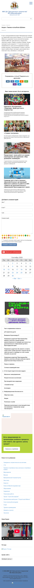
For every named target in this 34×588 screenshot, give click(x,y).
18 (21, 270)
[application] (17, 531)
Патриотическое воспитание (12, 378)
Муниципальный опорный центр (12, 477)
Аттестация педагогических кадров (15, 371)
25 (21, 273)
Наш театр (6, 480)
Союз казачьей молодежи (11, 502)
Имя (3, 202)
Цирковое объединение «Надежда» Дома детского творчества (14, 108)
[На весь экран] (30, 538)
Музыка (6, 475)
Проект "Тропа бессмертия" (11, 496)
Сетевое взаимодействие (11, 367)
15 (8, 270)
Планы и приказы (9, 364)
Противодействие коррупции (13, 381)
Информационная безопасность (13, 391)
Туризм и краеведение (10, 507)
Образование (7, 488)
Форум (6, 398)
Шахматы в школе (8, 510)
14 (4, 270)
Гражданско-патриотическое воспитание (15, 462)
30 (13, 276)
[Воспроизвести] (3, 538)
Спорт (5, 505)
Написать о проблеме (11, 449)
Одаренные (7, 491)
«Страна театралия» (11, 133)
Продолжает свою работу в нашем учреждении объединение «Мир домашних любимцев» (16, 156)
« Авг (14, 278)
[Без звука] (28, 538)
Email (3, 207)
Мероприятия (7, 472)
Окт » (19, 278)
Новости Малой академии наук (12, 486)
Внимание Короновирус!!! (11, 335)
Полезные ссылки (9, 402)
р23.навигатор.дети (10, 332)
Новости (4, 30)
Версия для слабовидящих (12, 252)
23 (13, 273)
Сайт (3, 213)
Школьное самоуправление (12, 374)
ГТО (5, 465)
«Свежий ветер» (9, 384)
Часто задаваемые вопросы (12, 328)
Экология (6, 513)
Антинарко (7, 388)
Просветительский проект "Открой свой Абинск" (17, 499)
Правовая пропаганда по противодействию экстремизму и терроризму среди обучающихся (17, 407)
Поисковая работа (9, 494)
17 (17, 270)
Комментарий (5, 218)
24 (17, 273)
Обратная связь (8, 395)
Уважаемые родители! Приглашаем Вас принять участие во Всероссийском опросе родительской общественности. (17, 359)
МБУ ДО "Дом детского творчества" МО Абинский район (14, 12)
